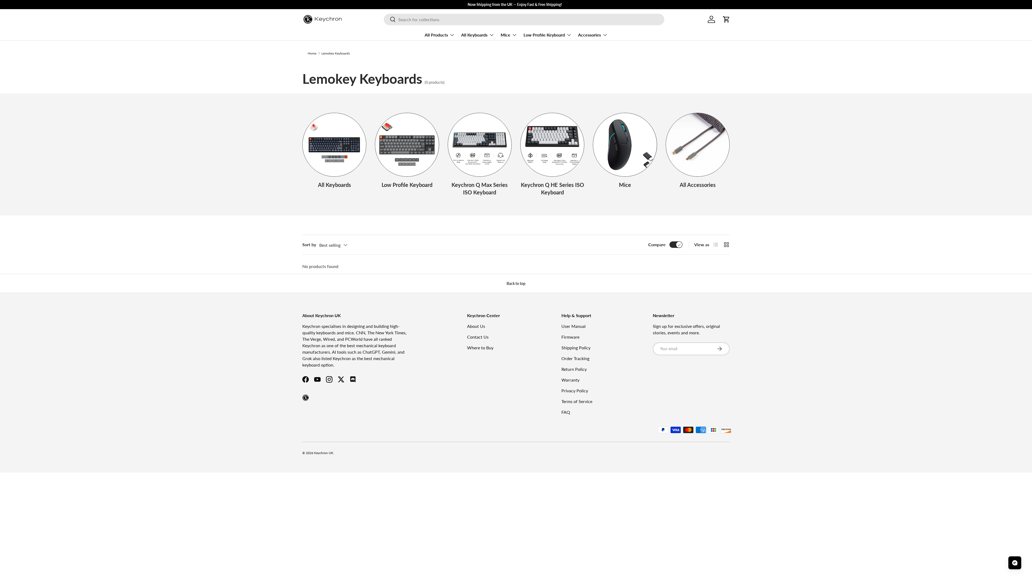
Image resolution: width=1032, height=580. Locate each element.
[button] (726, 19)
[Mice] (625, 144)
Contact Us (478, 336)
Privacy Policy (574, 390)
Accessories (589, 34)
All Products (436, 34)
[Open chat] (1014, 562)
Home (312, 53)
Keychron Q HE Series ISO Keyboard (552, 188)
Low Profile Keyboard (544, 34)
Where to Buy (480, 347)
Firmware (570, 336)
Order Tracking (575, 358)
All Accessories (698, 185)
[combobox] (524, 19)
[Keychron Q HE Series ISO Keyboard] (552, 144)
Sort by (309, 244)
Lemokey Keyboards (335, 53)
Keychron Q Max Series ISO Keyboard (480, 188)
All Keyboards (474, 34)
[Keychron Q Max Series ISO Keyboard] (479, 144)
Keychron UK (323, 453)
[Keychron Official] (305, 398)
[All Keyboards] (334, 144)
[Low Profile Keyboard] (407, 144)
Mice (505, 34)
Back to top (516, 283)
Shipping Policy (575, 347)
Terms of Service (576, 401)
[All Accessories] (697, 144)
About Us (476, 326)
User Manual (573, 326)
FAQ (565, 412)
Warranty (570, 379)
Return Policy (574, 369)
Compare (657, 244)
